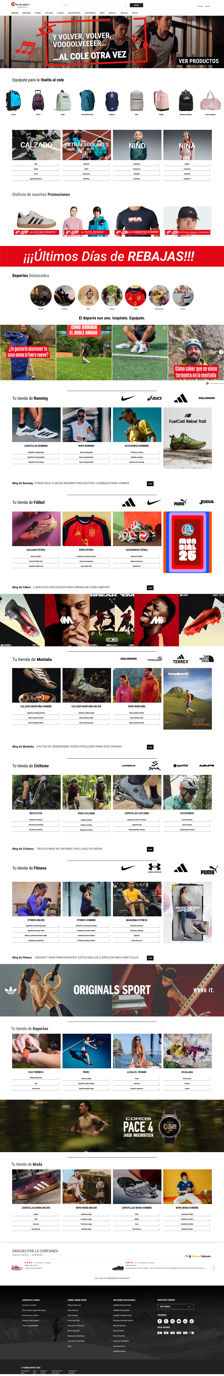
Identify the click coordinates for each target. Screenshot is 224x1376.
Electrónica (90, 13)
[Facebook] (160, 1321)
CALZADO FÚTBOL (36, 550)
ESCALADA (187, 1072)
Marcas (112, 13)
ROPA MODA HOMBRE (187, 1207)
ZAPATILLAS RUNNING (36, 445)
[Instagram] (172, 1321)
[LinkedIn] (185, 1321)
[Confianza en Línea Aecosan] (185, 1333)
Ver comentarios (37, 1255)
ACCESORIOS (187, 813)
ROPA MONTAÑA (136, 706)
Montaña (27, 13)
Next (216, 620)
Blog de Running (22, 483)
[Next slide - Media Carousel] (221, 352)
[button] (219, 1367)
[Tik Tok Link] (191, 1321)
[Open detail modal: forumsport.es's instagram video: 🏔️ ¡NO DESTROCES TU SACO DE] (28, 352)
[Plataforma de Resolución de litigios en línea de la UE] (191, 1333)
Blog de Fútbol (21, 587)
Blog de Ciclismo (23, 848)
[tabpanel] (112, 620)
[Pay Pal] (160, 1333)
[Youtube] (179, 1321)
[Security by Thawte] (179, 1333)
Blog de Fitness (22, 957)
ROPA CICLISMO (86, 813)
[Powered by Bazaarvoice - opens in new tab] (215, 383)
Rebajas (124, 13)
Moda (102, 13)
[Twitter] (166, 1321)
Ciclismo (49, 13)
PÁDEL (86, 1072)
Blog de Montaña (23, 746)
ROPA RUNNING (86, 445)
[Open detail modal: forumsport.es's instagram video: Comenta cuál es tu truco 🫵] (196, 352)
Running (14, 13)
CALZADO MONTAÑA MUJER (86, 706)
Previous (8, 620)
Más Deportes (74, 13)
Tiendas (200, 6)
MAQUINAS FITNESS (136, 920)
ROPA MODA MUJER (86, 1207)
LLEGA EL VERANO (136, 1072)
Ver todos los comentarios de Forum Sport (112, 1278)
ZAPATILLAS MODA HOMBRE (137, 1207)
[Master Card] (172, 1333)
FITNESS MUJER (36, 920)
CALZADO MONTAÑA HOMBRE (36, 706)
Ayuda (207, 6)
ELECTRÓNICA (35, 1072)
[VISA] (166, 1333)
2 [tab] (113, 640)
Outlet (135, 13)
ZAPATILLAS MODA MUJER (36, 1207)
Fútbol (38, 13)
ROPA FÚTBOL (86, 550)
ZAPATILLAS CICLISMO (137, 813)
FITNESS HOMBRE (86, 920)
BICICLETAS (36, 813)
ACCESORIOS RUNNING (137, 445)
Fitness (60, 13)
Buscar (136, 5)
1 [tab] (111, 640)
